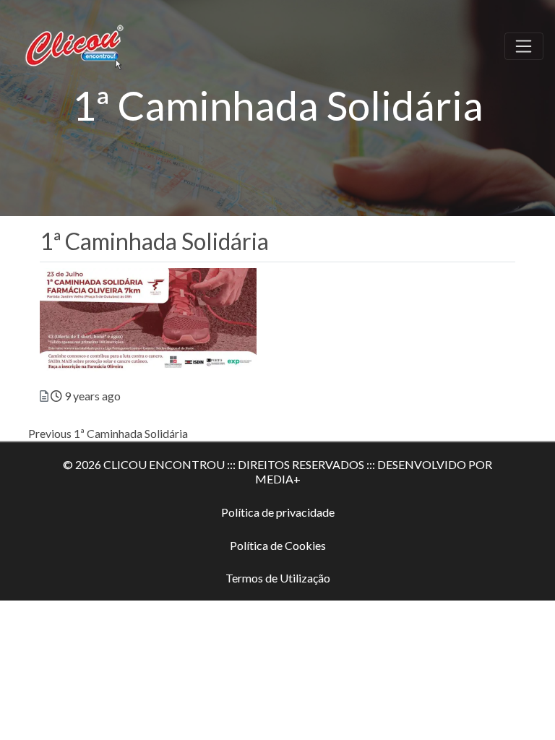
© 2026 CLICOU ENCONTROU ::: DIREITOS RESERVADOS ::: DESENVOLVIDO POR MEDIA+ (277, 471)
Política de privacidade (278, 512)
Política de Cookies (278, 545)
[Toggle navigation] (523, 46)
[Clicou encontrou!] (77, 44)
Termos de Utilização (277, 578)
